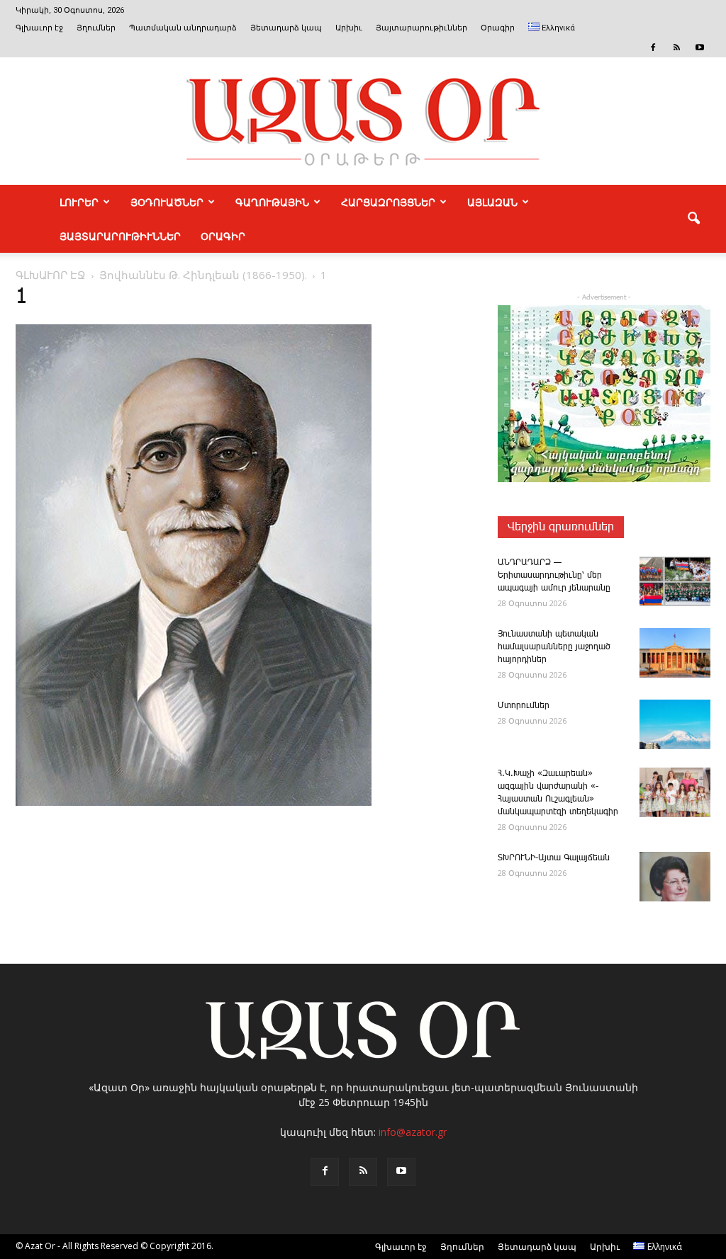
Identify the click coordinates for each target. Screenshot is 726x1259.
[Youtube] (699, 47)
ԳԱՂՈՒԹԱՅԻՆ (272, 202)
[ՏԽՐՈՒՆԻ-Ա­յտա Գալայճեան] (675, 876)
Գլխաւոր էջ (39, 28)
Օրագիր (498, 28)
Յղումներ (96, 28)
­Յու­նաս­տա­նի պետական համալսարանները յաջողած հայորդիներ (554, 646)
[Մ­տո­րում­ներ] (675, 724)
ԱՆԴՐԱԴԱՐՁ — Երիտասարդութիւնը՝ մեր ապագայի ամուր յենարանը (554, 575)
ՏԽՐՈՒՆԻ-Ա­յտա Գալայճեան (554, 858)
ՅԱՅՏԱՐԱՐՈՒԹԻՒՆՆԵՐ (120, 236)
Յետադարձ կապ (286, 28)
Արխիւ (348, 28)
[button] (693, 219)
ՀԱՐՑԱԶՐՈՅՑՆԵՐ (388, 202)
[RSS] (676, 47)
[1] (194, 803)
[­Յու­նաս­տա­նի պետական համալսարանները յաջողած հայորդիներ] (675, 653)
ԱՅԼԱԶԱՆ (492, 202)
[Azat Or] (363, 121)
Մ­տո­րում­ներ (523, 706)
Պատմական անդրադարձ (183, 28)
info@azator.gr (413, 1132)
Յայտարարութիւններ (421, 28)
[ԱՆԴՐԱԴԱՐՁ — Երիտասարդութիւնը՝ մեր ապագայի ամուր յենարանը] (675, 581)
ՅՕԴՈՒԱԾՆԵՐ (166, 202)
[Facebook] (653, 47)
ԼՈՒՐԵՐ (79, 202)
